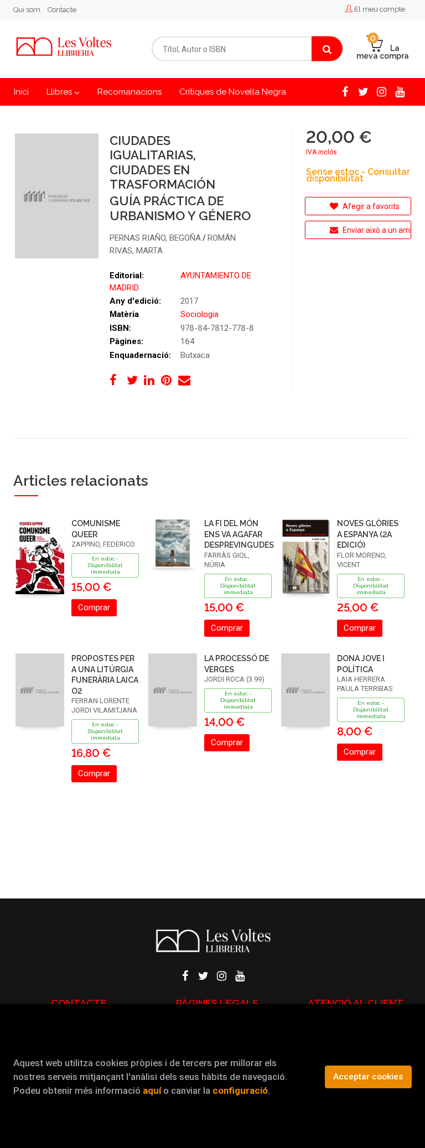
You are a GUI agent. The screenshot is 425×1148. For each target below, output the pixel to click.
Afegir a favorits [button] (370, 206)
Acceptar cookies (368, 1077)
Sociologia (199, 314)
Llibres (60, 92)
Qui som (26, 10)
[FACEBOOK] (344, 90)
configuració (240, 1090)
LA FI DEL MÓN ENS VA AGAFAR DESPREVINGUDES (239, 534)
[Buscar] (327, 49)
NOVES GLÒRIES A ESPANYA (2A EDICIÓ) (367, 534)
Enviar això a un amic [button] (376, 230)
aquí (152, 1090)
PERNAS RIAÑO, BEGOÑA (155, 238)
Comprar (94, 607)
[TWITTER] (363, 90)
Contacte (62, 10)
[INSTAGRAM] (381, 90)
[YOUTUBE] (399, 90)
